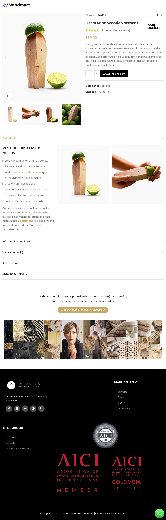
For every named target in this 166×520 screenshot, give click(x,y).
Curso (121, 397)
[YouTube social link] (25, 408)
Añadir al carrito (114, 73)
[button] (5, 57)
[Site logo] (16, 4)
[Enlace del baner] (24, 339)
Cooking (100, 15)
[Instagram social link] (17, 408)
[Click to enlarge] (8, 96)
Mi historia (11, 437)
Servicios (122, 391)
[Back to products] (158, 15)
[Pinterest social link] (104, 92)
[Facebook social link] (96, 92)
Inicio (88, 15)
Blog (120, 403)
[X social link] (100, 92)
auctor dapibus (28, 172)
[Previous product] (154, 15)
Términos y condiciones (18, 448)
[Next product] (162, 15)
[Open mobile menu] (162, 5)
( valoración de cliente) (115, 30)
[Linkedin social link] (108, 92)
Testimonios (124, 408)
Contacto (10, 443)
